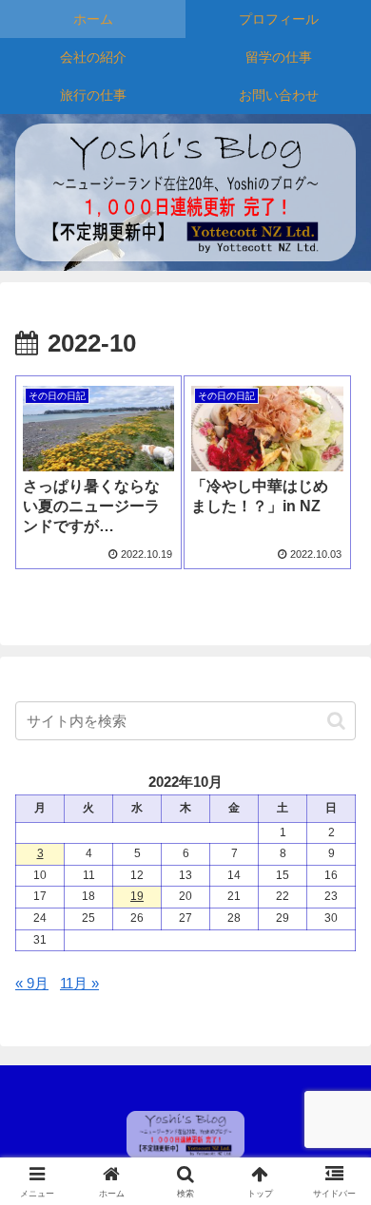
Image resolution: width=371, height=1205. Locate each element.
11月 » (79, 983)
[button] (336, 721)
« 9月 (32, 983)
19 (137, 896)
